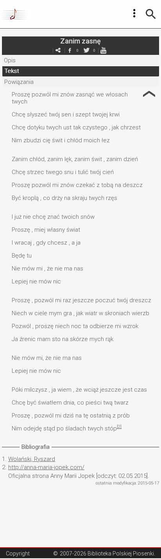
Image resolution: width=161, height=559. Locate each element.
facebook (69, 50)
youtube (103, 50)
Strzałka (149, 94)
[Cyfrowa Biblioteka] (15, 14)
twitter (86, 50)
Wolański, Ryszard (31, 459)
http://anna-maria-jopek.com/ (46, 467)
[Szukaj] (151, 14)
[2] (119, 426)
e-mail (58, 50)
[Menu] (134, 13)
